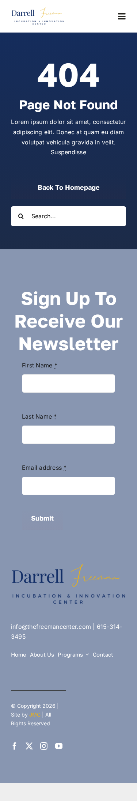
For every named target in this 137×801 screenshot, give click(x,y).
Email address (44, 467)
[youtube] (58, 746)
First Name (39, 365)
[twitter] (29, 746)
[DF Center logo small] (38, 9)
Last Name (39, 416)
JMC (35, 714)
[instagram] (43, 746)
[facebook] (14, 746)
